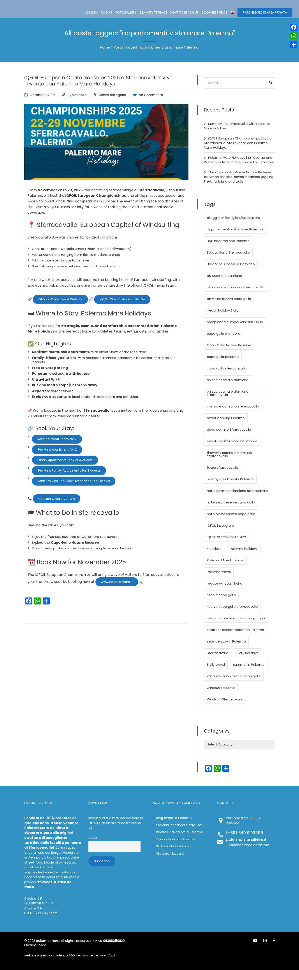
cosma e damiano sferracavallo (233, 406)
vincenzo (79, 94)
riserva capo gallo (221, 595)
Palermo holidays (244, 548)
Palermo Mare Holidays (225, 560)
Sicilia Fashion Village (173, 846)
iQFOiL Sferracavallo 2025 (227, 537)
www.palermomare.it (117, 582)
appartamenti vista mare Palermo (235, 229)
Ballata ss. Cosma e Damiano (231, 264)
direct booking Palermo (226, 418)
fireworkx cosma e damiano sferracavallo (229, 454)
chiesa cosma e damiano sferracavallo (227, 393)
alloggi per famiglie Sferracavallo (233, 217)
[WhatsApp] (293, 35)
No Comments (151, 94)
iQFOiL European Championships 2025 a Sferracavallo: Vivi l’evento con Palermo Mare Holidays (97, 80)
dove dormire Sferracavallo (229, 429)
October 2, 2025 (42, 94)
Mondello (214, 548)
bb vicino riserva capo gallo (229, 298)
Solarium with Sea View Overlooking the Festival (73, 481)
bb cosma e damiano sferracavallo (235, 287)
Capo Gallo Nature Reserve (229, 345)
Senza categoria (112, 94)
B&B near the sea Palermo (228, 241)
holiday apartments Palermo (230, 479)
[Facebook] (293, 27)
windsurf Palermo (221, 687)
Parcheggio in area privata (265, 12)
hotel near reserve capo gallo (231, 502)
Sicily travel (216, 664)
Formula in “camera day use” (179, 825)
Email (92, 838)
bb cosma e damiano (224, 275)
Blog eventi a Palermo (174, 817)
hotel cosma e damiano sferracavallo (237, 490)
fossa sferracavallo (222, 467)
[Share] (293, 44)
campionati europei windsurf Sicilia (235, 322)
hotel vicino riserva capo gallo (231, 514)
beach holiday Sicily (222, 310)
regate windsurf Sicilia (224, 583)
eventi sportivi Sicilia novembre (232, 441)
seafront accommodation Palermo (235, 629)
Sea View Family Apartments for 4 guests (68, 470)
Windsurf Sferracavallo (225, 699)
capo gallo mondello (223, 333)
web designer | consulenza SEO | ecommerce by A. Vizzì (69, 955)
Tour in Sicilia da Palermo (176, 839)
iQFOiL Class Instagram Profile (122, 299)
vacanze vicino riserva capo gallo (234, 676)
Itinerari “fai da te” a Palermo (179, 832)
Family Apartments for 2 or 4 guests (65, 460)
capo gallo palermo (223, 356)
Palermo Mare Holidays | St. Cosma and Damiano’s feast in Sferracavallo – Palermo (239, 159)
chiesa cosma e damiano (227, 380)
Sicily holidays (248, 653)
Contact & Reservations (56, 498)
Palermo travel (219, 571)
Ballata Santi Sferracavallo (228, 252)
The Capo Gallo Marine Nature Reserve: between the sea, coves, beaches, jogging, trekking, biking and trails (239, 177)
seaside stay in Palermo (226, 641)
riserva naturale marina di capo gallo (236, 618)
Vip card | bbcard (170, 853)
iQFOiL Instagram (220, 525)
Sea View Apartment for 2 (57, 449)
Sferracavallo (217, 653)
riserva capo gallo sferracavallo (232, 606)
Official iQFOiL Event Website (60, 299)
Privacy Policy (35, 945)
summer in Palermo (249, 664)
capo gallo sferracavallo (226, 368)
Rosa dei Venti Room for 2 (57, 439)
